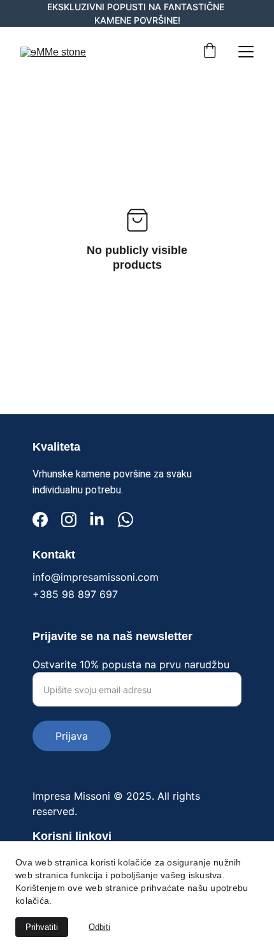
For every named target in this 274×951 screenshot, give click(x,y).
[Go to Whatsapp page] (125, 519)
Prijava (71, 736)
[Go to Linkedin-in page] (97, 519)
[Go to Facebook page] (40, 519)
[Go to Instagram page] (68, 519)
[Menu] (246, 51)
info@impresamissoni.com (95, 577)
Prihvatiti (41, 927)
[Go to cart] (209, 51)
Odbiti (99, 927)
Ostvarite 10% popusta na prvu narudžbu (130, 664)
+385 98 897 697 (75, 594)
